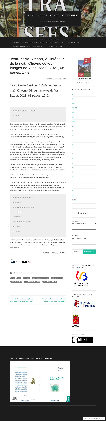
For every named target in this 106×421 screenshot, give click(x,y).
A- (73, 94)
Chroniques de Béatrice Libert (30, 273)
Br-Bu (74, 122)
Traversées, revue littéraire (53, 15)
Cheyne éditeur (16, 281)
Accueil (14, 39)
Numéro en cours (74, 42)
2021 (19, 278)
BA (73, 98)
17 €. (12, 278)
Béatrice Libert (57, 278)
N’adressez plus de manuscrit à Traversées (27, 46)
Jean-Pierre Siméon (49, 281)
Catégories (75, 221)
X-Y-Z (74, 200)
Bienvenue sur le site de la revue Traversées (36, 39)
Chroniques (16, 273)
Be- (73, 103)
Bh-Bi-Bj (74, 108)
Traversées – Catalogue (54, 46)
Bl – (73, 117)
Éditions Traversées (62, 39)
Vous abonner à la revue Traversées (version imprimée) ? (31, 42)
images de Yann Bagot (32, 281)
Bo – (73, 112)
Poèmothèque (59, 42)
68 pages (26, 278)
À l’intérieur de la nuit (41, 278)
